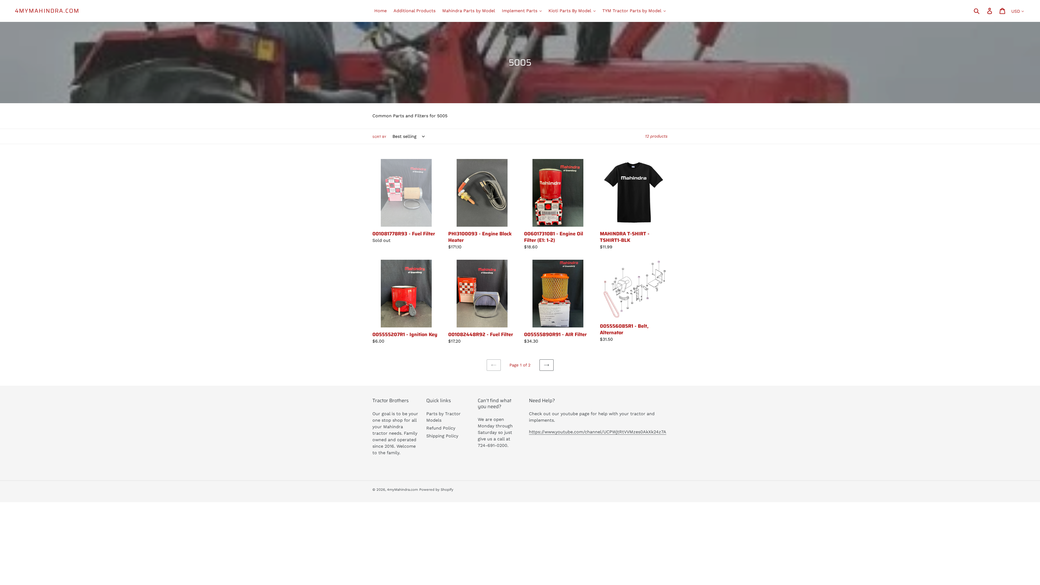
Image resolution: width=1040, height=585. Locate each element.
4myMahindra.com (47, 10)
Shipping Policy (442, 435)
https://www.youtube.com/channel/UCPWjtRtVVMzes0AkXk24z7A (597, 431)
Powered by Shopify (436, 489)
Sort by (379, 137)
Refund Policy (440, 428)
